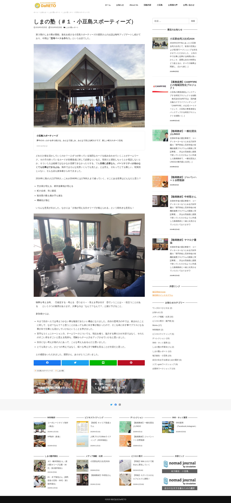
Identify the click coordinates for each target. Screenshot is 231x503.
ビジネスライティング (161, 334)
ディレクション (158, 338)
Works (155, 325)
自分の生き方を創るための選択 (165, 360)
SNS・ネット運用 (159, 343)
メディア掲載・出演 (160, 317)
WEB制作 (156, 330)
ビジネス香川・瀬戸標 (161, 321)
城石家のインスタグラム (162, 295)
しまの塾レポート (72, 27)
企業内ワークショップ (161, 368)
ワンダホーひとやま (160, 308)
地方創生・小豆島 (159, 356)
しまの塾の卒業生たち (161, 347)
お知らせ (156, 312)
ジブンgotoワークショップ (163, 364)
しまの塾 (60, 371)
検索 (193, 21)
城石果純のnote (158, 292)
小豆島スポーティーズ (44, 371)
